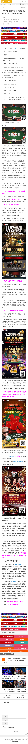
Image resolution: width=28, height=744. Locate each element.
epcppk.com (17, 564)
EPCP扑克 (21, 636)
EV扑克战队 (8, 642)
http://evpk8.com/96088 (12, 555)
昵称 (5, 717)
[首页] (26, 733)
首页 (3, 4)
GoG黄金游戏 (8, 645)
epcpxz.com (14, 581)
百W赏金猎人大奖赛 (8, 654)
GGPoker (22, 642)
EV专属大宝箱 (8, 639)
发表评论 (23, 7)
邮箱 (5, 720)
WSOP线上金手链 (22, 648)
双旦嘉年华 (22, 651)
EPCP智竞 (19, 660)
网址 (4, 724)
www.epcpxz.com (16, 48)
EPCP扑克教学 (9, 4)
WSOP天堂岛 (8, 648)
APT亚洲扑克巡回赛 (8, 636)
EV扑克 (22, 639)
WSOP (22, 645)
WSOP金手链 (8, 651)
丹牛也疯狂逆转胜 (18, 461)
